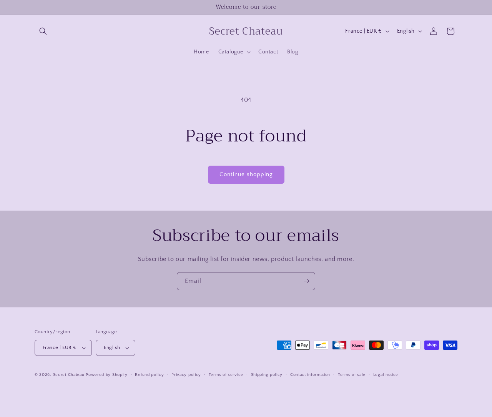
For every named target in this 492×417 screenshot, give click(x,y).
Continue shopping (246, 174)
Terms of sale (352, 374)
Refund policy (149, 374)
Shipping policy (267, 374)
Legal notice (385, 374)
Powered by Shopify (107, 374)
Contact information (310, 374)
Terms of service (226, 374)
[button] (43, 31)
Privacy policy (186, 374)
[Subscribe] (306, 281)
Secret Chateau (69, 374)
